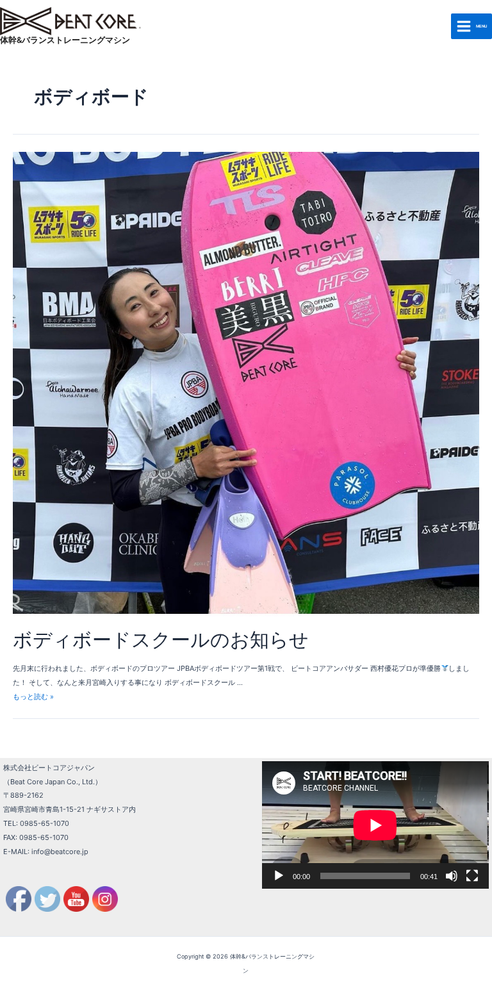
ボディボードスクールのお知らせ (161, 639)
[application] (375, 825)
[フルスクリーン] (472, 875)
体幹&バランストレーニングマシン (65, 40)
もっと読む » (33, 696)
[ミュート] (451, 875)
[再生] (278, 875)
